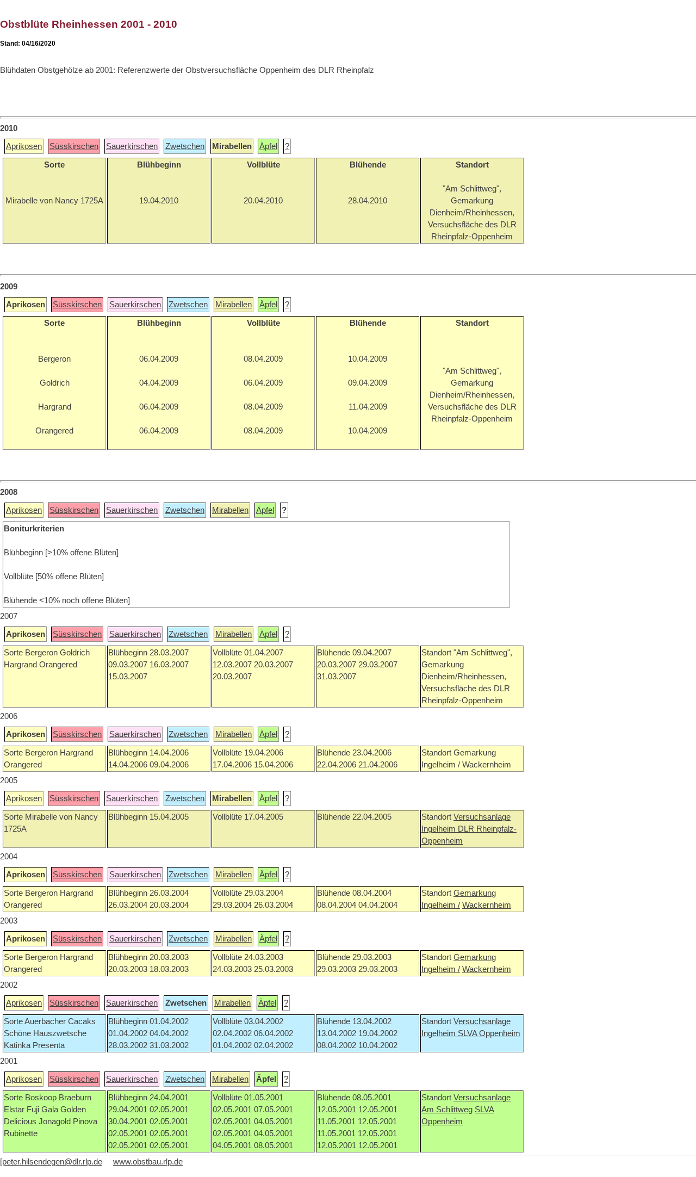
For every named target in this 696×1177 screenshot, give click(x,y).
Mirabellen (233, 304)
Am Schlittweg (447, 1109)
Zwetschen (184, 146)
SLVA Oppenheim (489, 1033)
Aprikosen (24, 146)
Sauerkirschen (132, 146)
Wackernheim (486, 905)
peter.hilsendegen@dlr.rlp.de (52, 1161)
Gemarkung (474, 893)
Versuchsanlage (482, 817)
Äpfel (268, 146)
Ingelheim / (440, 905)
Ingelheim (439, 829)
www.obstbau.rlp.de (148, 1161)
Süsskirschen (73, 146)
